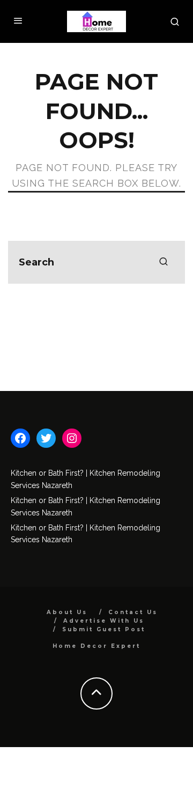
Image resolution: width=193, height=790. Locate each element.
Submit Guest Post (103, 629)
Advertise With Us (103, 620)
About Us (67, 612)
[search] (163, 262)
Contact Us (133, 612)
